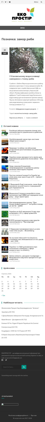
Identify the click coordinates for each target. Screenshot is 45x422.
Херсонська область (16, 118)
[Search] (24, 367)
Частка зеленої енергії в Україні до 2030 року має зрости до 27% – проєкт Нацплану (25, 177)
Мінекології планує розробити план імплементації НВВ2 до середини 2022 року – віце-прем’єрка (26, 195)
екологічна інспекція (22, 113)
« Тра (3, 295)
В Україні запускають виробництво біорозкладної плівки (21, 334)
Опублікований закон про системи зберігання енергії (24, 140)
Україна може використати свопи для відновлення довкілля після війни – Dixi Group (26, 158)
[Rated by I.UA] (10, 404)
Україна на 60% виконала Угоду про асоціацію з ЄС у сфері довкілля (24, 212)
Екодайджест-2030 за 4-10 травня (13, 331)
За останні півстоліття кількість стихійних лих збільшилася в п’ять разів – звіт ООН (26, 239)
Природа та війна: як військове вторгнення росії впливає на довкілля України (25, 149)
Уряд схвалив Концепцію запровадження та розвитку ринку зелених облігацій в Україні (24, 167)
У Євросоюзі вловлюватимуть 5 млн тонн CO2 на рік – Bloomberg (24, 230)
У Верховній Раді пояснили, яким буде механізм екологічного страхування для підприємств (25, 186)
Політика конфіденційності (18, 415)
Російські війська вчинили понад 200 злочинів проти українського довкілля (25, 131)
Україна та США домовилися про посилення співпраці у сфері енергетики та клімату (23, 248)
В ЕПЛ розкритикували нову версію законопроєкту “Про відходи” (24, 221)
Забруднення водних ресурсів (26, 109)
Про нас (34, 415)
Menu (36, 2)
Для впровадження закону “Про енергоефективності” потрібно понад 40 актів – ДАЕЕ (26, 204)
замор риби (33, 113)
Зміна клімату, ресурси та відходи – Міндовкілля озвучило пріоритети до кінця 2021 (25, 257)
